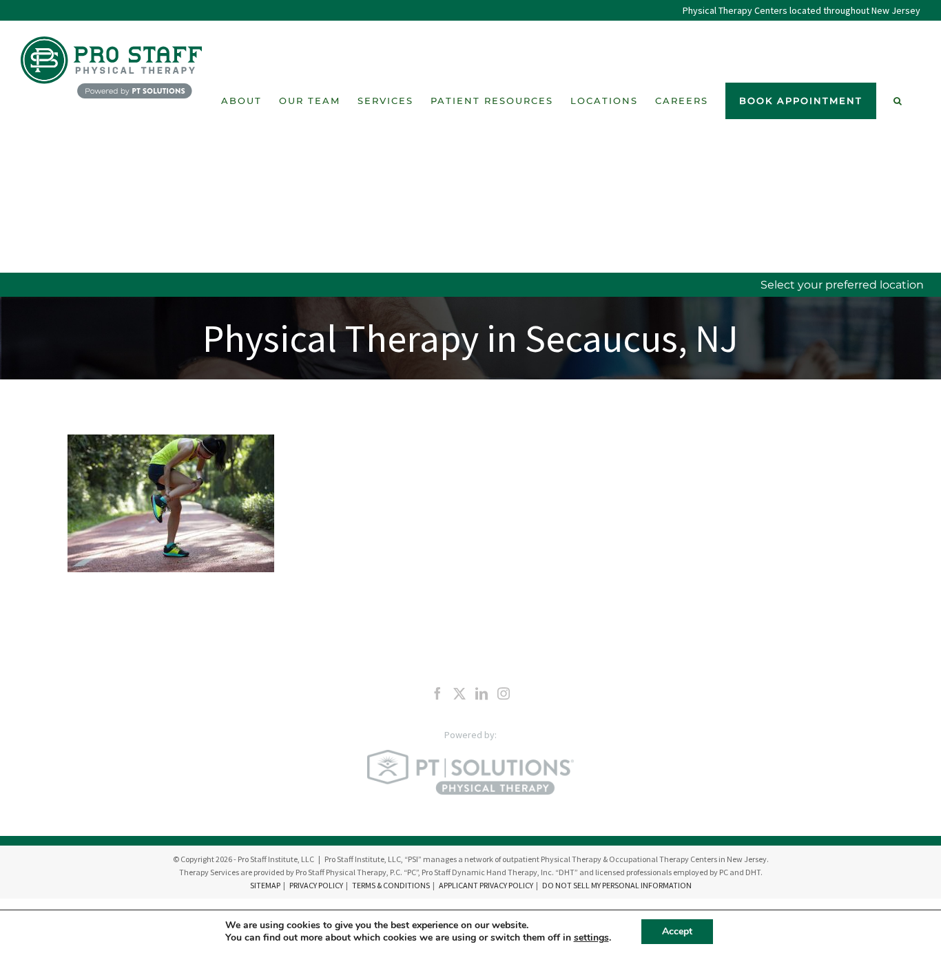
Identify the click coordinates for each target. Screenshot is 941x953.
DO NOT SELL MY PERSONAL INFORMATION (617, 885)
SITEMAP (265, 885)
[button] (898, 100)
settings (591, 938)
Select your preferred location (842, 284)
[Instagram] (503, 693)
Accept (677, 931)
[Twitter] (459, 693)
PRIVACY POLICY (316, 885)
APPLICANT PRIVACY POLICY (486, 885)
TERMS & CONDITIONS (391, 885)
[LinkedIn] (481, 693)
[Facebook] (437, 693)
